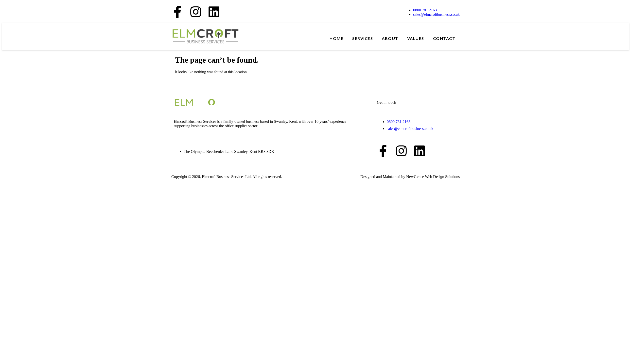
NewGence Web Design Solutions (433, 177)
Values (415, 38)
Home (336, 38)
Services (362, 38)
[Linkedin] (214, 12)
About (390, 38)
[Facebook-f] (177, 12)
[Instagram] (196, 12)
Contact (444, 38)
